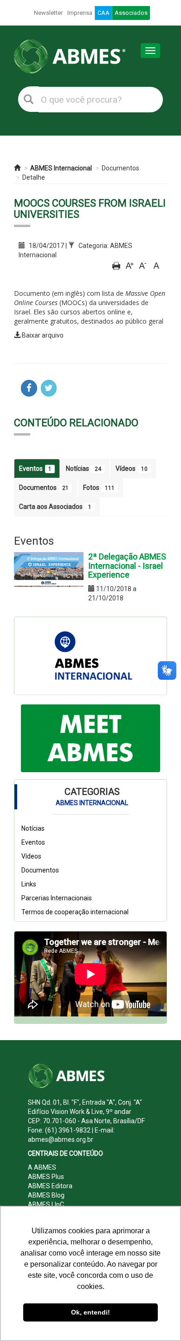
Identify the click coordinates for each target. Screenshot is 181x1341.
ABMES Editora (50, 1186)
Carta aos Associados (55, 506)
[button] (31, 738)
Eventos (35, 468)
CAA (103, 12)
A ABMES (42, 1167)
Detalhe (33, 177)
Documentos (120, 168)
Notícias (83, 468)
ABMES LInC (46, 1204)
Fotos (99, 487)
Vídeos (132, 468)
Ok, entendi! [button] (90, 1312)
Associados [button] (131, 12)
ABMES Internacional (61, 168)
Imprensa (79, 12)
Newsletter (48, 12)
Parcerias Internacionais (56, 898)
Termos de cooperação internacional (75, 912)
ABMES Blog (46, 1195)
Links (28, 884)
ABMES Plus (46, 1176)
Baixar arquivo (43, 335)
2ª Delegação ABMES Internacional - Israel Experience (127, 566)
